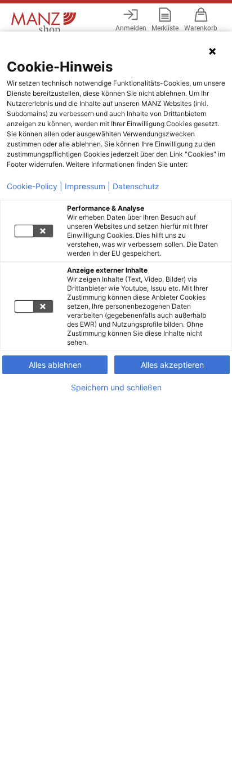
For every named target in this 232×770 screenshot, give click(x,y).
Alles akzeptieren (172, 365)
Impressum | (87, 186)
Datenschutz (136, 186)
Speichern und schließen (116, 387)
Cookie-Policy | (35, 186)
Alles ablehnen (55, 365)
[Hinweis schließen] (212, 51)
